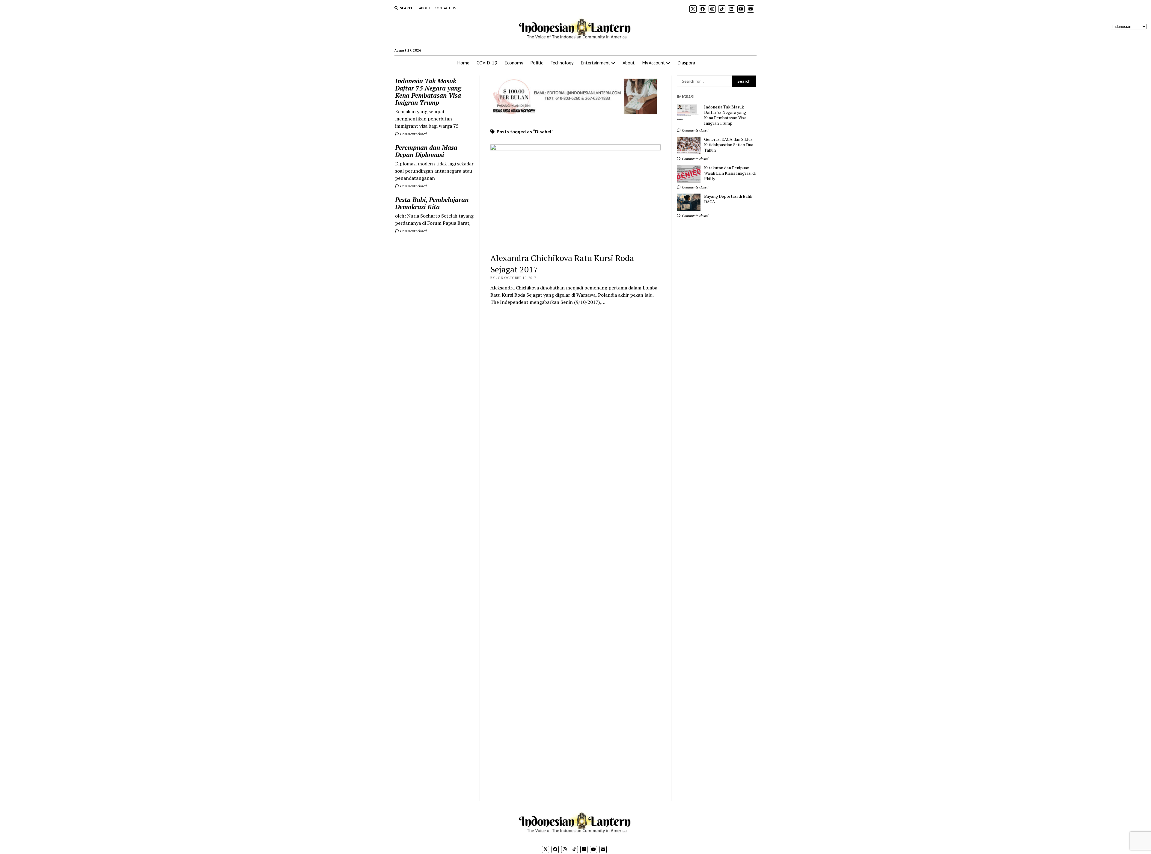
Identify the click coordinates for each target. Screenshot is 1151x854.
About (425, 8)
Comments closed (413, 134)
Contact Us (446, 8)
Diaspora (686, 63)
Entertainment (595, 63)
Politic (536, 63)
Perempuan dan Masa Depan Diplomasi (426, 151)
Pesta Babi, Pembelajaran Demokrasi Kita (431, 203)
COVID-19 (487, 63)
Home (463, 63)
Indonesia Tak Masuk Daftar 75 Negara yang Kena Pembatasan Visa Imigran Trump (428, 91)
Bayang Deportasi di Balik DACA (728, 199)
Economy (513, 63)
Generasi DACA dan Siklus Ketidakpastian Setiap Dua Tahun (728, 145)
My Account (653, 63)
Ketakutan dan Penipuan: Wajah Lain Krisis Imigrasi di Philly (730, 173)
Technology (561, 63)
